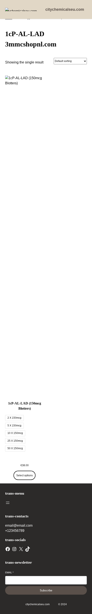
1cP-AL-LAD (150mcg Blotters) (24, 405)
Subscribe (46, 590)
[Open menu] (7, 502)
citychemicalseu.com (64, 9)
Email (9, 572)
